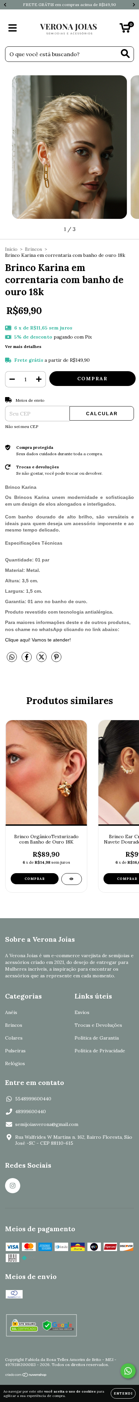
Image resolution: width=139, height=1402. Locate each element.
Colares (14, 1038)
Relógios (15, 1063)
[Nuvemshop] (26, 1375)
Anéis (11, 1012)
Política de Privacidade (100, 1051)
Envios (82, 1012)
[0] (125, 30)
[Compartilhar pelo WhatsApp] (12, 657)
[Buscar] (125, 54)
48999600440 (30, 1111)
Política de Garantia (97, 1038)
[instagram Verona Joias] (12, 1185)
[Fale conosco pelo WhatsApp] (128, 1370)
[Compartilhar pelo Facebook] (27, 660)
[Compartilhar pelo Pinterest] (56, 660)
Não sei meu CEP (21, 426)
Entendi (123, 1393)
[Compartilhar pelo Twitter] (42, 660)
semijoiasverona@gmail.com (46, 1124)
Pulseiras (15, 1051)
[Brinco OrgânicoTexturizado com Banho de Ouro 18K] (71, 879)
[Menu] (12, 28)
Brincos (33, 249)
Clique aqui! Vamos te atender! (38, 639)
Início (11, 249)
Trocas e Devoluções (98, 1025)
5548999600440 (33, 1099)
